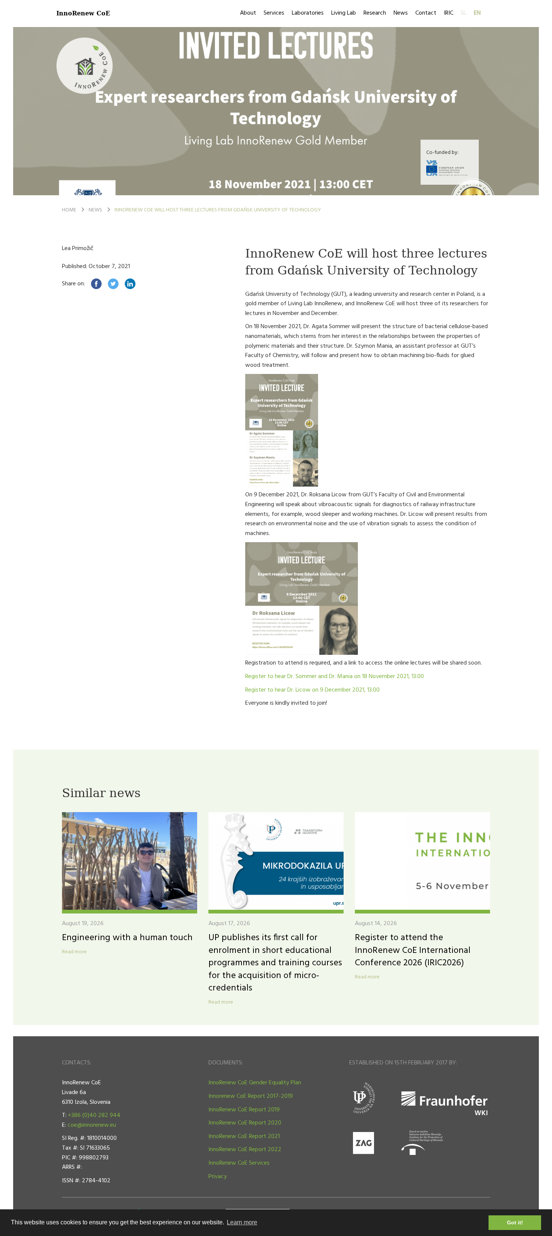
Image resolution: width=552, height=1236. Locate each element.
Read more (74, 952)
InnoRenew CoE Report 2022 (244, 1150)
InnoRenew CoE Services (239, 1163)
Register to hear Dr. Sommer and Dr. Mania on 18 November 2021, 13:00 (334, 676)
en (477, 13)
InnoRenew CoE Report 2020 (244, 1123)
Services (274, 13)
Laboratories (308, 13)
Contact (425, 13)
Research (374, 13)
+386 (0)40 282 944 (94, 1115)
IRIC (448, 13)
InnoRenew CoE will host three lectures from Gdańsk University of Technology (218, 210)
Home (69, 210)
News (401, 13)
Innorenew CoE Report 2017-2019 (250, 1096)
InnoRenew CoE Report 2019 (244, 1110)
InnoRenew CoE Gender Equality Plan (254, 1083)
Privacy (217, 1177)
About (248, 13)
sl (463, 13)
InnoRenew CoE (83, 13)
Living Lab (343, 13)
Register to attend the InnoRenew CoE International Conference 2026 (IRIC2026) (413, 950)
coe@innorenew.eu (92, 1125)
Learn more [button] (242, 1222)
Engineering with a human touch (127, 938)
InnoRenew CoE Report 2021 (244, 1136)
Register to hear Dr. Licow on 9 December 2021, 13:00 (312, 690)
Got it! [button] (515, 1222)
